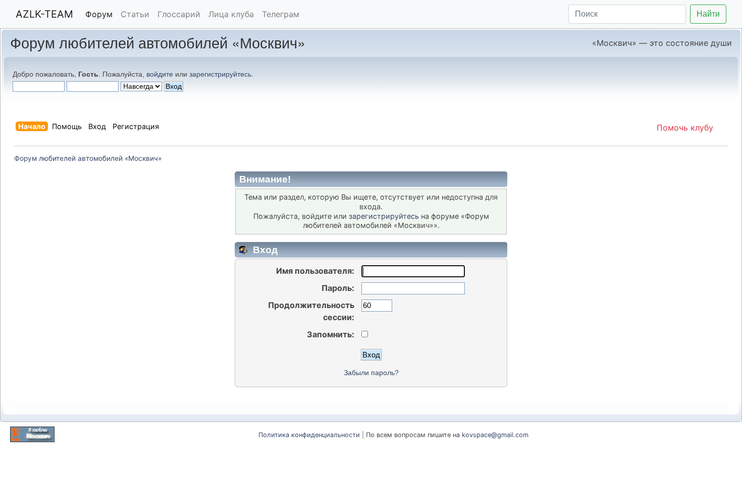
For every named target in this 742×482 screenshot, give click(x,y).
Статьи (135, 14)
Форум (99, 14)
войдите (159, 74)
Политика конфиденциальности (309, 435)
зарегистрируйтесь (220, 74)
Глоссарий (178, 14)
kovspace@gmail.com (495, 435)
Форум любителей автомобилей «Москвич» (157, 42)
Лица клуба (231, 14)
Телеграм (280, 14)
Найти (708, 14)
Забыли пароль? (371, 373)
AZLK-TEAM (44, 14)
